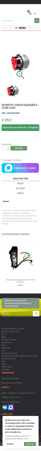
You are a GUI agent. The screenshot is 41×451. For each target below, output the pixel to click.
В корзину (19, 148)
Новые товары (6, 367)
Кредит (20, 183)
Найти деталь (6, 348)
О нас (3, 350)
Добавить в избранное (13, 160)
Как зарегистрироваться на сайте (13, 329)
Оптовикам (5, 369)
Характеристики (20, 178)
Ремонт (20, 193)
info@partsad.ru (14, 402)
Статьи (4, 345)
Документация (6, 342)
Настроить (10, 444)
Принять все (30, 444)
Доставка (20, 188)
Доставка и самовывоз (9, 340)
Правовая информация (9, 353)
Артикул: (6, 201)
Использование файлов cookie (16, 439)
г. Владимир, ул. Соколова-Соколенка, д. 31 (21, 393)
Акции (4, 361)
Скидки (4, 364)
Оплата (4, 334)
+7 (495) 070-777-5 (15, 397)
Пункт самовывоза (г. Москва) (12, 383)
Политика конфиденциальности (17, 436)
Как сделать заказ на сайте (10, 331)
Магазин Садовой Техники (10, 378)
